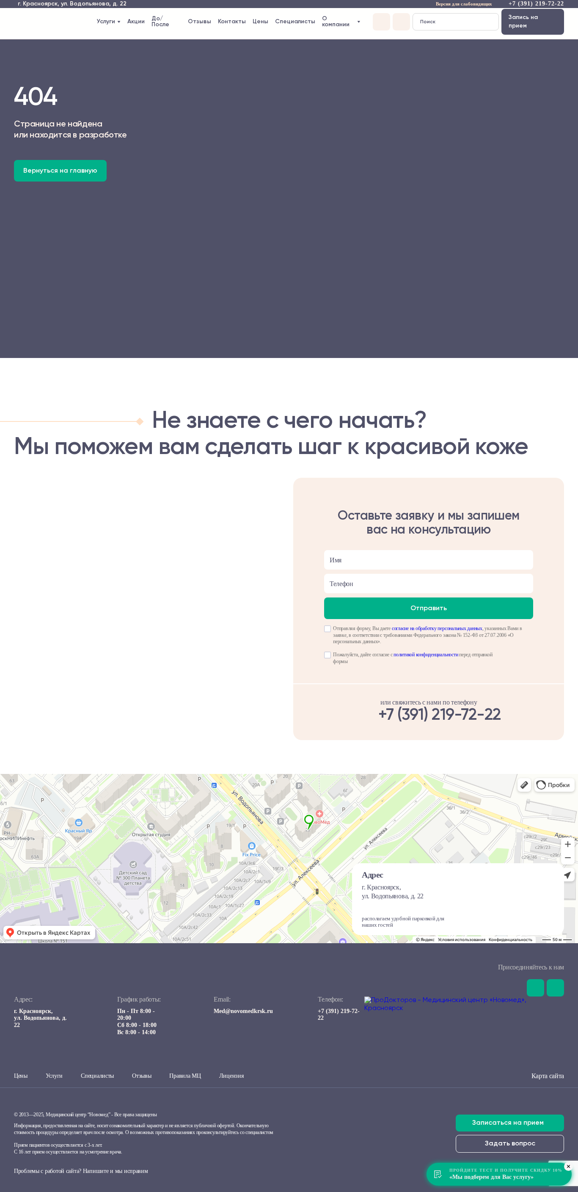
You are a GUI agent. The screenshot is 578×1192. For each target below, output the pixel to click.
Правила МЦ (185, 1076)
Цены (260, 22)
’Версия (451, 5)
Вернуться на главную (60, 171)
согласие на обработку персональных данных (437, 628)
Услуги (54, 1076)
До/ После (160, 22)
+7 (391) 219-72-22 (536, 3)
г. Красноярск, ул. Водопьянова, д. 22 (40, 1018)
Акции (136, 22)
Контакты (232, 22)
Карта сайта (547, 1075)
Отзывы (199, 22)
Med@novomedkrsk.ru (243, 1011)
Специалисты (295, 22)
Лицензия (231, 1076)
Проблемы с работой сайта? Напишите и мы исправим (81, 1171)
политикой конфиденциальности (426, 655)
